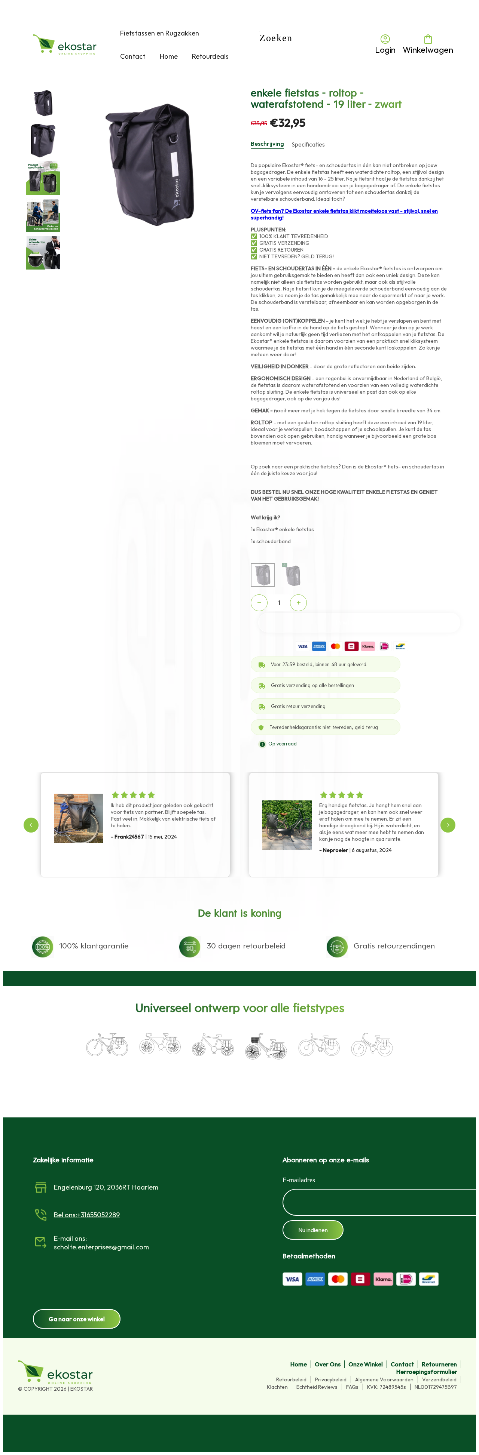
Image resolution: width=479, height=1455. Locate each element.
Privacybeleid (331, 1379)
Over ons (328, 1364)
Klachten (277, 1387)
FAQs (352, 1387)
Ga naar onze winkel (77, 1319)
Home (298, 1364)
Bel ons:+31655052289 (87, 1215)
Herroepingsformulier (426, 1371)
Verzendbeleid (439, 1379)
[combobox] (313, 44)
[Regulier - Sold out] (263, 575)
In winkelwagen (359, 622)
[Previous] (31, 825)
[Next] (447, 825)
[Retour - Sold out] (293, 575)
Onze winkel (365, 1364)
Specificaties (308, 144)
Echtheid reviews (317, 1387)
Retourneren (439, 1364)
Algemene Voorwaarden (384, 1379)
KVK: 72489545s (386, 1387)
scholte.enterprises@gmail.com (101, 1247)
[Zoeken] (272, 44)
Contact (402, 1364)
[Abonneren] (296, 1202)
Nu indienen (313, 1230)
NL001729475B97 (436, 1387)
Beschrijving (267, 143)
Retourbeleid (291, 1379)
